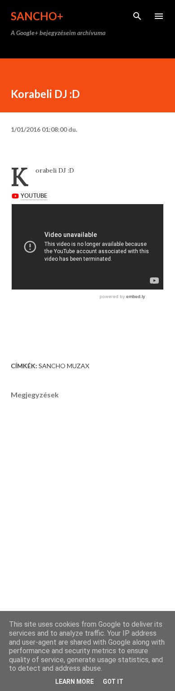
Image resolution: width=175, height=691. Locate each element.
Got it (113, 681)
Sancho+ (37, 15)
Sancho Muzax (64, 366)
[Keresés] (137, 16)
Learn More (74, 681)
